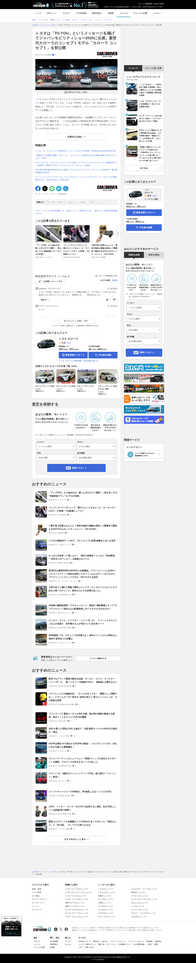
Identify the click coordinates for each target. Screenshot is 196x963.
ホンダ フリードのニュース (76, 913)
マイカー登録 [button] (152, 199)
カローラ (148, 191)
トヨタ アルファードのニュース (78, 892)
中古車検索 (81, 13)
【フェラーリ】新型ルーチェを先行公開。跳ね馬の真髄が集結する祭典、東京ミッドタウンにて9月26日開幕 (82, 715)
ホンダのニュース (105, 899)
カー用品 (35, 896)
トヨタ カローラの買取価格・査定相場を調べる (79, 361)
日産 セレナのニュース (74, 903)
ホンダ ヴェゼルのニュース (76, 910)
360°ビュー (52, 13)
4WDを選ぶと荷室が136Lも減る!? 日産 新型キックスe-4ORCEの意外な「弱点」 (83, 730)
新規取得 (149, 4)
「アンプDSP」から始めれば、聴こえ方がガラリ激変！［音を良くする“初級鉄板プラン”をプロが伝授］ (48, 249)
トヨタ (38, 99)
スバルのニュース (105, 910)
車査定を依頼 (134, 255)
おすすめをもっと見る (75, 839)
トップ (38, 13)
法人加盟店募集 (139, 944)
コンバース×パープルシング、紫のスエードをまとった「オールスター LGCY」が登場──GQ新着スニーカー (76, 249)
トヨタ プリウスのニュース (76, 889)
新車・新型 (36, 889)
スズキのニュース (105, 913)
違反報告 (113, 288)
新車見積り (97, 13)
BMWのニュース (138, 892)
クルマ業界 (36, 892)
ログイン (141, 4)
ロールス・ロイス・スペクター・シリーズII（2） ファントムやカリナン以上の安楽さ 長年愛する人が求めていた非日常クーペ (83, 622)
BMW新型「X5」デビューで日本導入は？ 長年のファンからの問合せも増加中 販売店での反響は (83, 637)
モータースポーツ (39, 899)
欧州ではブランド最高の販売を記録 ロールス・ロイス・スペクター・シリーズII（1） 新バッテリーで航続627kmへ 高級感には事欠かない (83, 680)
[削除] (21, 916)
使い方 (67, 276)
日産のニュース (104, 896)
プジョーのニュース (139, 910)
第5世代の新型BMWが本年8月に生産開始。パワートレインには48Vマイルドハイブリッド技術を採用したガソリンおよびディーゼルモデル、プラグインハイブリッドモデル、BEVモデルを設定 (83, 573)
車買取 (111, 13)
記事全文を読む (75, 137)
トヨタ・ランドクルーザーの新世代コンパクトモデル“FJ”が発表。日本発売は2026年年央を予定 (75, 151)
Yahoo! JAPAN (158, 4)
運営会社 (96, 941)
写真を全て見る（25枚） (78, 92)
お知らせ (104, 941)
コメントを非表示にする (107, 276)
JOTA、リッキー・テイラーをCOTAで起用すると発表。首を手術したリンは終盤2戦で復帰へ (82, 808)
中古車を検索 (105, 355)
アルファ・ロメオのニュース (143, 913)
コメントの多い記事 (153, 68)
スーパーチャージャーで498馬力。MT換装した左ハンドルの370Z (80, 792)
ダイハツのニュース (106, 916)
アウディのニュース (139, 896)
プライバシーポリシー (118, 941)
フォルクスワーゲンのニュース (144, 899)
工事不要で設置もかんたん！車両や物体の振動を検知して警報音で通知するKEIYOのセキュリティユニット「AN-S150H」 (104, 249)
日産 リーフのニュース (74, 906)
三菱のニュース (104, 903)
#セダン (84, 202)
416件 (69, 343)
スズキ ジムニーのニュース (76, 916)
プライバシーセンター (136, 941)
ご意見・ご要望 (152, 944)
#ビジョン (73, 202)
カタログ (66, 13)
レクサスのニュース (106, 892)
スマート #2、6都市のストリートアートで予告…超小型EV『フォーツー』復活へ (82, 775)
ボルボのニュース (138, 916)
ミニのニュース (137, 906)
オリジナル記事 (140, 13)
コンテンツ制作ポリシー (87, 944)
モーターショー (38, 903)
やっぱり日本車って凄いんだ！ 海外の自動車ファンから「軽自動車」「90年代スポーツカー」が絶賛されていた (83, 557)
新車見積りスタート (75, 355)
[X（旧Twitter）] (61, 929)
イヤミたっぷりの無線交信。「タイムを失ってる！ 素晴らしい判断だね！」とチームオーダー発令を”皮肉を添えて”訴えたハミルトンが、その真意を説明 (83, 697)
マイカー (157, 13)
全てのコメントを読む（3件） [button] (76, 321)
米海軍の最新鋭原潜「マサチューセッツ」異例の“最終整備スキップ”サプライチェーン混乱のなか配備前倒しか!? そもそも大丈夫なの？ (83, 607)
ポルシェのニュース (139, 903)
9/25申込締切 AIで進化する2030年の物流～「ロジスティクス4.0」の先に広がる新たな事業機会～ (83, 745)
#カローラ (61, 202)
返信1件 (44, 300)
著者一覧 (101, 944)
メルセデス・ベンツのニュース (144, 889)
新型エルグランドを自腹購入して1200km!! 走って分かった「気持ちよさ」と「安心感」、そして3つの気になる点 (82, 823)
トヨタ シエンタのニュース (76, 899)
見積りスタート (79, 468)
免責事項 (158, 941)
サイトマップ (111, 944)
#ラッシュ (95, 202)
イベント (35, 906)
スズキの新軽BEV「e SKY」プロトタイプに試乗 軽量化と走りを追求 (82, 541)
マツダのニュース (105, 906)
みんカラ (68, 944)
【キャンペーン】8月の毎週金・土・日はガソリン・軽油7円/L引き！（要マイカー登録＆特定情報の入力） (76, 212)
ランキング (133, 68)
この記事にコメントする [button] (52, 281)
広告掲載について (124, 944)
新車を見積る (154, 255)
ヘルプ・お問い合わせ (86, 947)
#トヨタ (51, 202)
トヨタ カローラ (68, 338)
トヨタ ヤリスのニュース (75, 896)
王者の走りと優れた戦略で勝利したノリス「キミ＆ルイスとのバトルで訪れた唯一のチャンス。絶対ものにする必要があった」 (83, 589)
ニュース (124, 13)
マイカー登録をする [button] (98, 658)
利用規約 (149, 941)
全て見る (144, 168)
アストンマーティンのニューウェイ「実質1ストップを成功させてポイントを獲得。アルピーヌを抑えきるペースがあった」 (82, 760)
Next (117, 233)
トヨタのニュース (105, 889)
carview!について (84, 941)
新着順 (114, 280)
